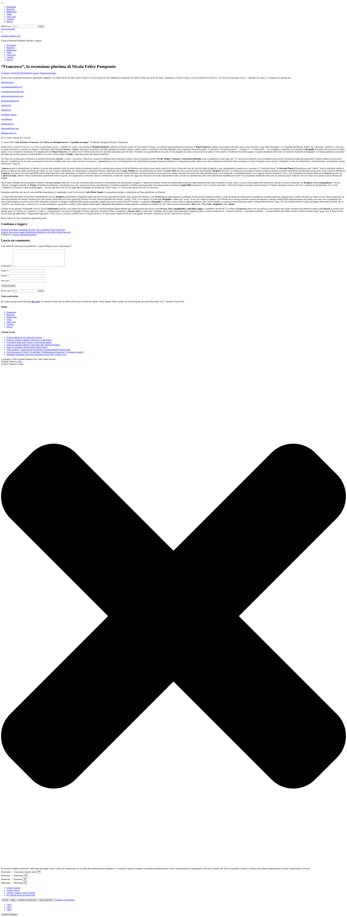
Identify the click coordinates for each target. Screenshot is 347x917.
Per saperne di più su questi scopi (21, 895)
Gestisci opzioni (13, 888)
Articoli (36, 73)
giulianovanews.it (8, 133)
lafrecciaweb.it (7, 82)
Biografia (11, 9)
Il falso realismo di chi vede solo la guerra (24, 337)
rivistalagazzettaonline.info (12, 91)
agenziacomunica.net (10, 101)
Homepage (11, 7)
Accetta (5, 900)
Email (4, 275)
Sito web (5, 281)
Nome (4, 270)
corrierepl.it (6, 105)
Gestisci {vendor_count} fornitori (21, 893)
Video (9, 14)
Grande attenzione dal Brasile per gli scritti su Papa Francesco (36, 232)
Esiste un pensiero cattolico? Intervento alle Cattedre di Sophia (33, 345)
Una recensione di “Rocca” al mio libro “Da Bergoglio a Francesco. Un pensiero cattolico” (45, 352)
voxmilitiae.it (6, 119)
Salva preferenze (46, 900)
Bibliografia (12, 12)
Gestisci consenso (9, 914)
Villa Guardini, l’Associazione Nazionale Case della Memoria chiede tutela (38, 350)
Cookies (10, 19)
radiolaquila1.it (7, 124)
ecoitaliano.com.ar (9, 114)
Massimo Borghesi (48, 73)
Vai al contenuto (8, 29)
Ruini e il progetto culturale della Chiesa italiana (27, 347)
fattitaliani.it (6, 110)
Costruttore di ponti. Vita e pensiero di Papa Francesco (33, 230)
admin (6, 73)
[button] (173, 616)
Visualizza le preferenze (27, 900)
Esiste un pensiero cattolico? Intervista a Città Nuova (29, 340)
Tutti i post (11, 16)
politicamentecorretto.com (12, 96)
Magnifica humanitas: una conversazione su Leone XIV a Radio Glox (36, 354)
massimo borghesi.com (11, 36)
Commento (6, 266)
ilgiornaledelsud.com (10, 128)
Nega (13, 900)
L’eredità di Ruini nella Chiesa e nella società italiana (29, 342)
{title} (9, 905)
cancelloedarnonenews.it (11, 87)
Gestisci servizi (13, 890)
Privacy (10, 21)
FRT (20, 361)
